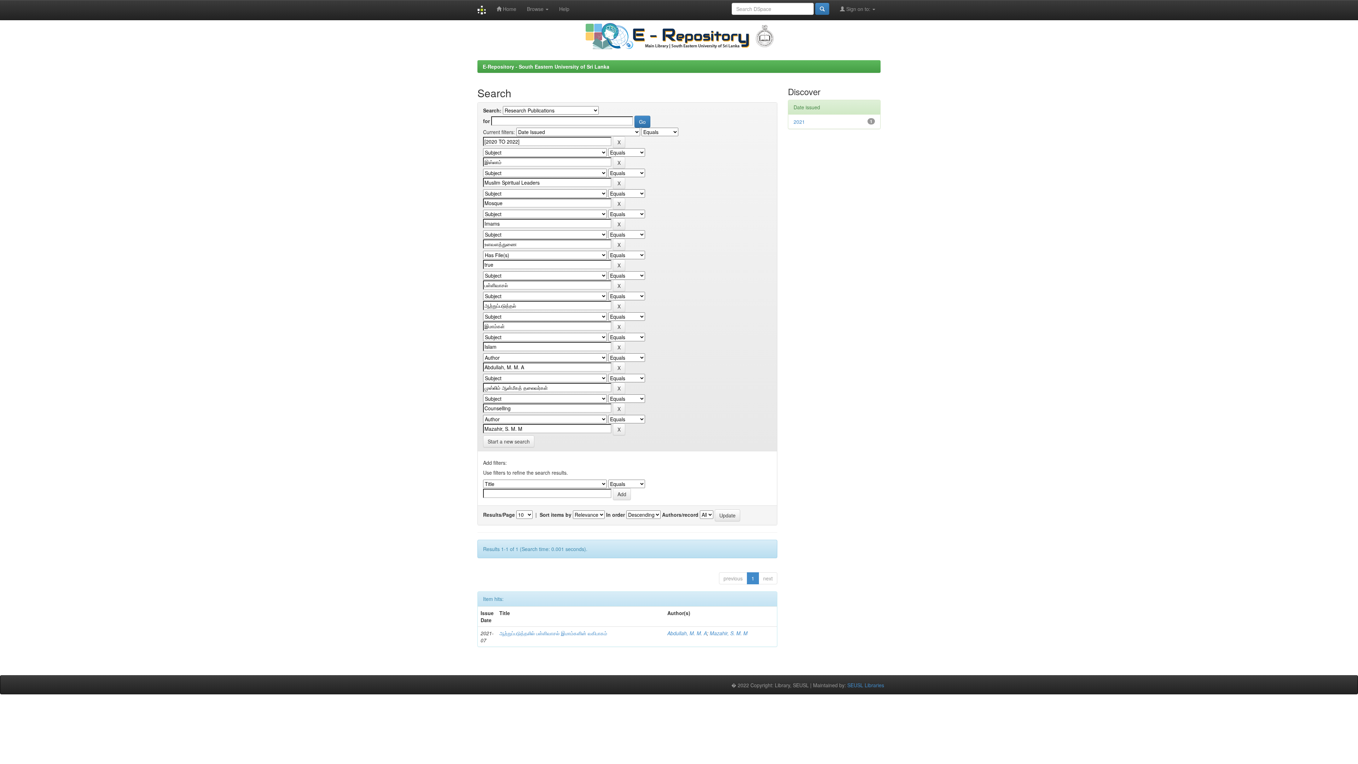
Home (508, 8)
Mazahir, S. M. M (729, 633)
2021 (799, 121)
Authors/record (680, 514)
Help (564, 8)
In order (615, 514)
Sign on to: (858, 8)
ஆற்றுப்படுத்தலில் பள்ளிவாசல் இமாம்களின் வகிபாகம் (553, 633)
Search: (492, 110)
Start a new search (509, 441)
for (486, 121)
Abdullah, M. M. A (687, 633)
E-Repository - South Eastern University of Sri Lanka (546, 66)
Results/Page (499, 514)
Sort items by (555, 514)
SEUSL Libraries (865, 685)
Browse (536, 8)
